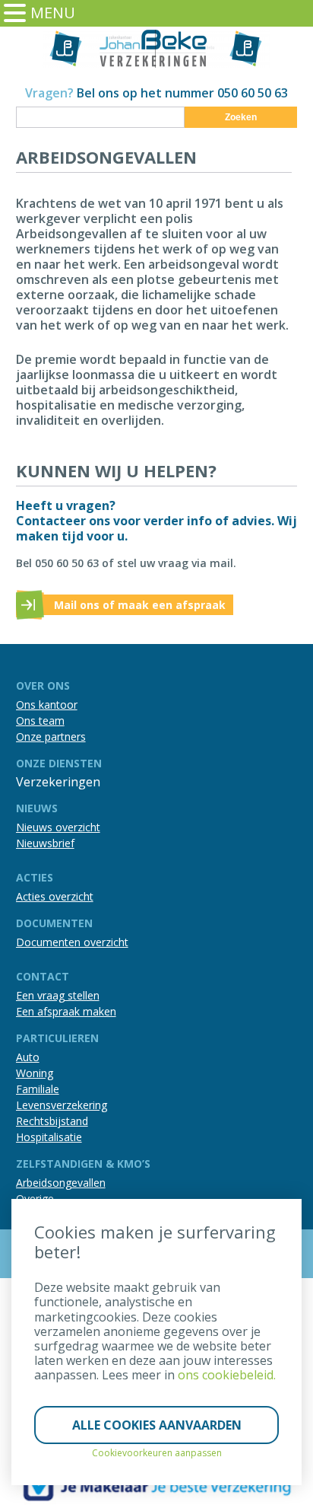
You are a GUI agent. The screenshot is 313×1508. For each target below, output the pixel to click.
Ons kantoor (46, 704)
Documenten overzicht (72, 942)
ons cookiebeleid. (227, 1374)
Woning (34, 1073)
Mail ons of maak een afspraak (140, 605)
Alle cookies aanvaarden (157, 1425)
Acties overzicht (54, 896)
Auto (28, 1057)
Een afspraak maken (66, 1011)
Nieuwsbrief (45, 843)
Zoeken (241, 117)
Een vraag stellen (58, 995)
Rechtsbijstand (52, 1121)
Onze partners (51, 736)
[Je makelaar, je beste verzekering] (157, 1485)
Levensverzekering (61, 1105)
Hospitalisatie (49, 1137)
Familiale (37, 1089)
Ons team (40, 720)
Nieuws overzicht (58, 827)
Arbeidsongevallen (61, 1182)
